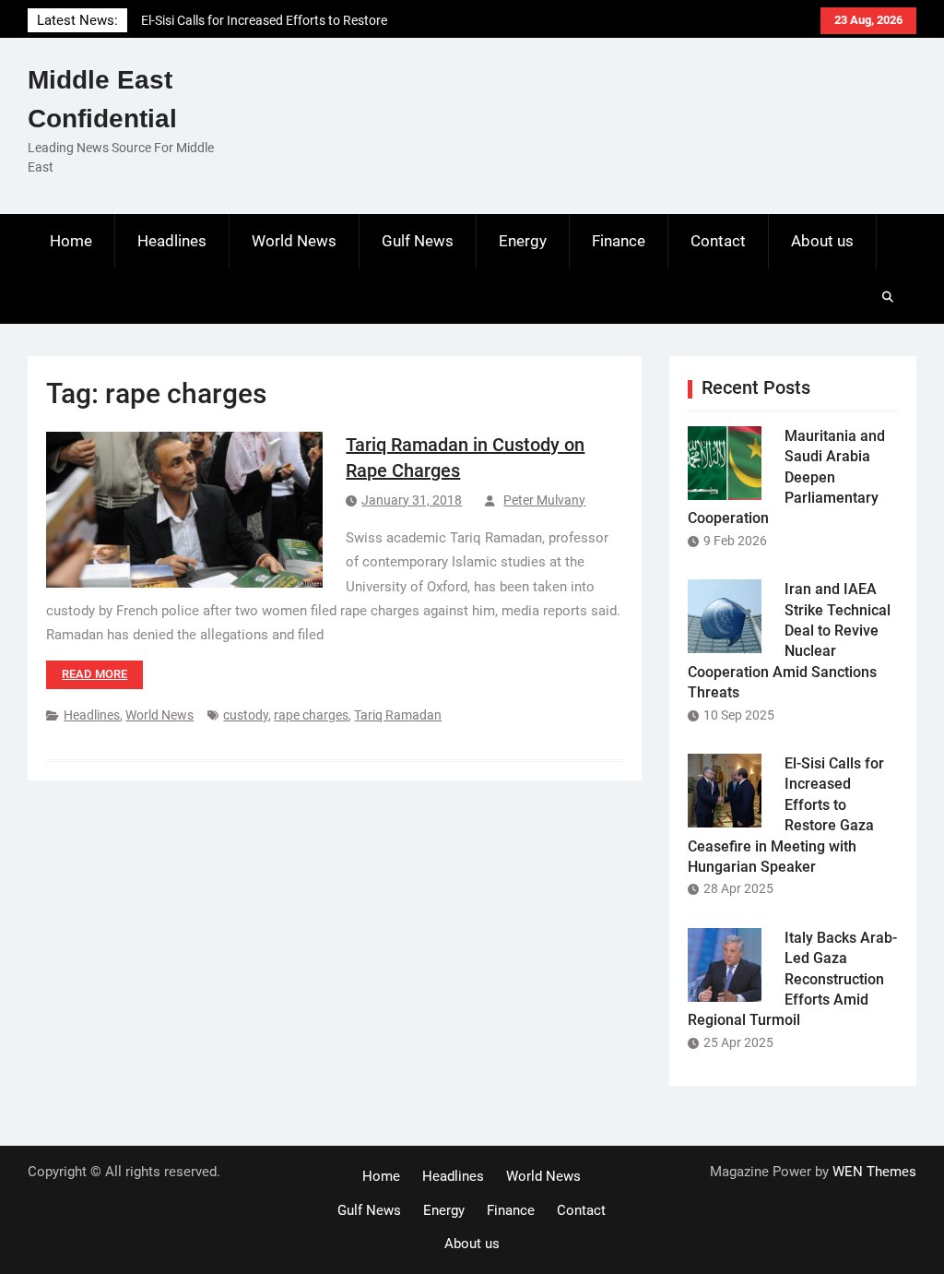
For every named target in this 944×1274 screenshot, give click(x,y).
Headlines (171, 241)
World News (294, 241)
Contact (718, 241)
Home (71, 241)
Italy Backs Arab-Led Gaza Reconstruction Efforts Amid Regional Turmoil (792, 979)
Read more (94, 674)
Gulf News (418, 241)
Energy (523, 241)
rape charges (311, 715)
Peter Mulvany (544, 500)
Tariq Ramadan (398, 715)
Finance (618, 241)
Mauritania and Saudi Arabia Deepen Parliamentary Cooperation (786, 477)
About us (822, 241)
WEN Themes (874, 1171)
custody (245, 715)
